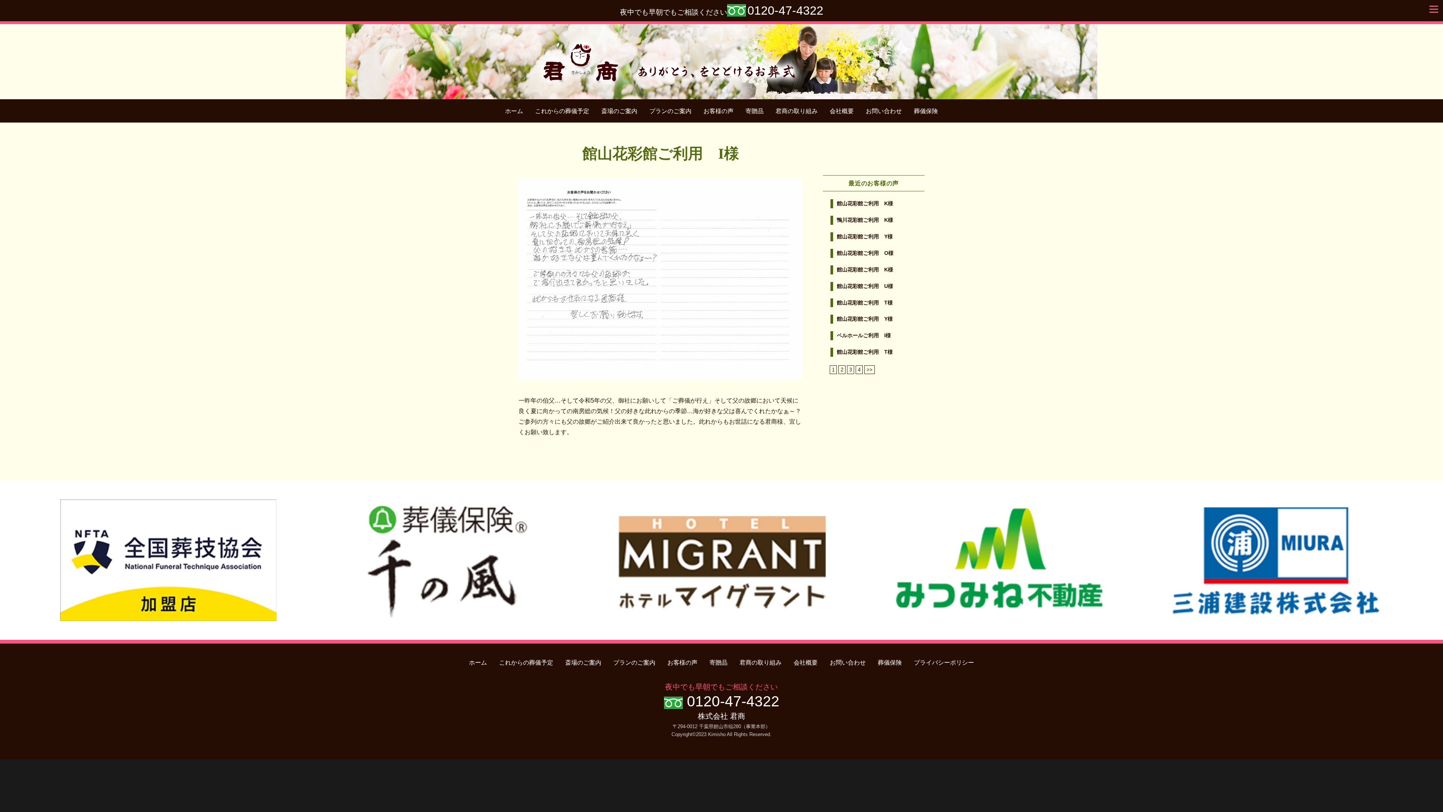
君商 (721, 57)
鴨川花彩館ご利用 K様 (865, 220)
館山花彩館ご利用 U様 (865, 286)
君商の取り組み (797, 111)
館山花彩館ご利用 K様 (865, 203)
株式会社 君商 (721, 716)
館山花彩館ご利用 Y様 (865, 236)
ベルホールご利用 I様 (864, 335)
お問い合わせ (884, 111)
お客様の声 (718, 111)
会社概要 (842, 111)
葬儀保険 (926, 111)
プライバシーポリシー (944, 662)
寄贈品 (755, 111)
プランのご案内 (670, 111)
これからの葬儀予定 (562, 111)
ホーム (514, 111)
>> (870, 370)
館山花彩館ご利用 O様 (865, 253)
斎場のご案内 (619, 111)
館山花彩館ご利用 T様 (865, 303)
